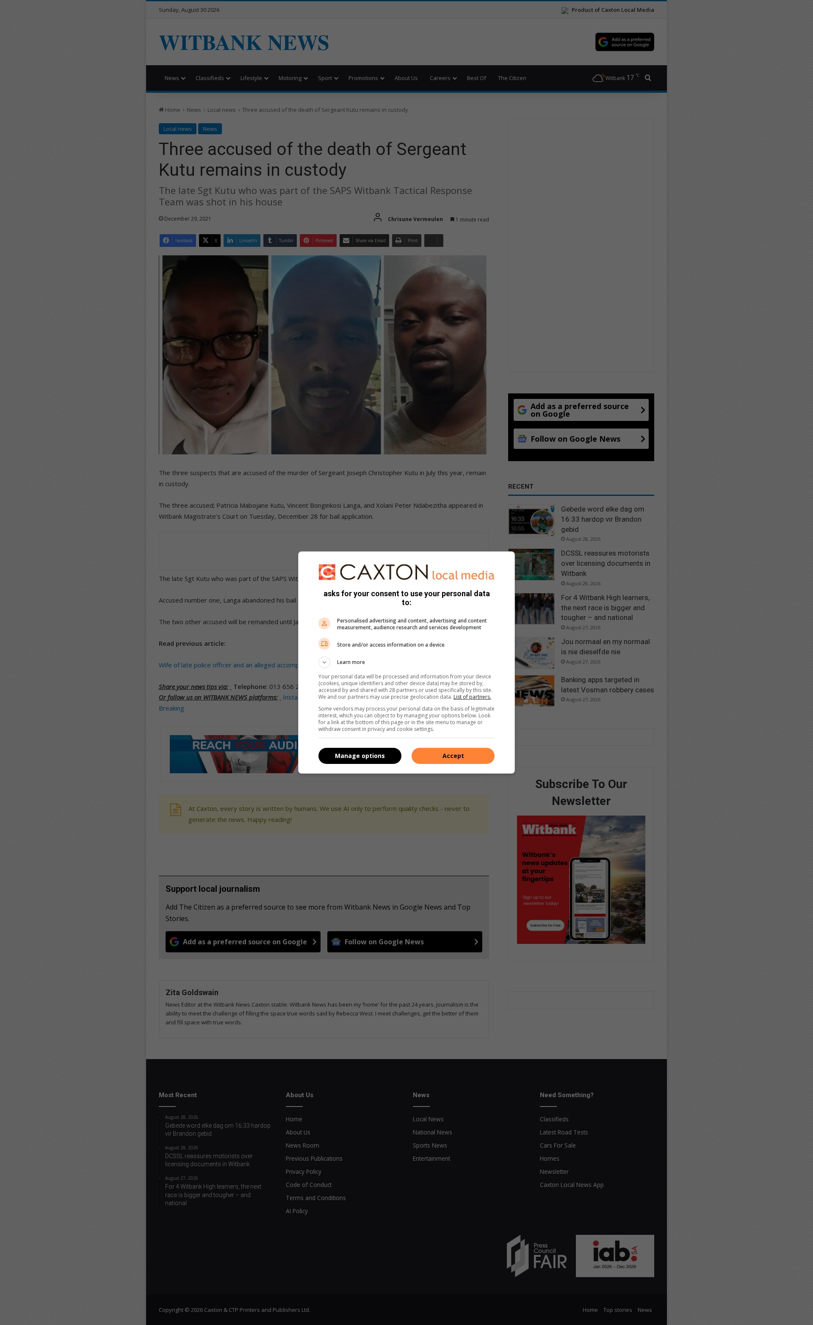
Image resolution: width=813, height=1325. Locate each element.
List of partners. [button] (472, 696)
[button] (406, 662)
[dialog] (406, 662)
